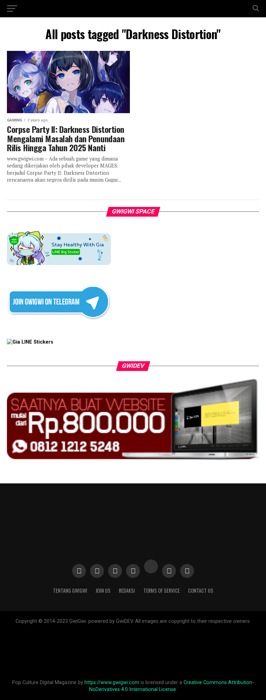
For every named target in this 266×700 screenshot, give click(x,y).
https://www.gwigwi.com (112, 682)
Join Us (103, 590)
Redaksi (127, 590)
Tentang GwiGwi (70, 590)
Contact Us (200, 590)
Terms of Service (161, 590)
